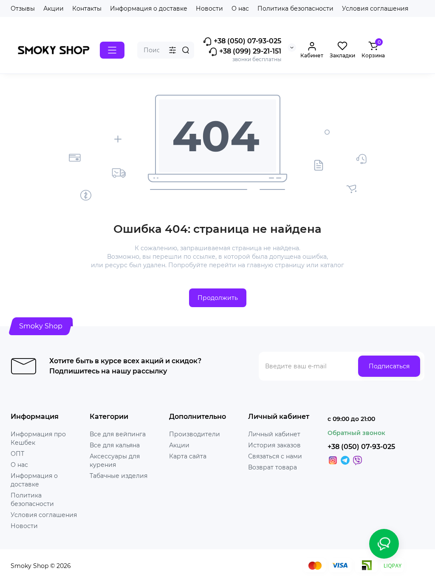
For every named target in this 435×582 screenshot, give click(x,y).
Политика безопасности (295, 8)
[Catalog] (112, 50)
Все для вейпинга (118, 434)
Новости (209, 8)
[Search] (185, 50)
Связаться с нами (275, 456)
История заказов (274, 445)
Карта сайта (187, 456)
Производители (194, 434)
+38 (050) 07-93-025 (246, 41)
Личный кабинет (274, 434)
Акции (53, 8)
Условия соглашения (375, 8)
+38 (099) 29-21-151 (249, 51)
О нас (240, 8)
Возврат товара (272, 467)
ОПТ (17, 454)
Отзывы (23, 8)
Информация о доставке (148, 8)
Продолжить (218, 298)
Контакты (87, 8)
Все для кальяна (115, 445)
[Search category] (172, 50)
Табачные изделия (118, 476)
